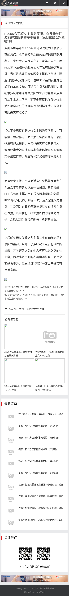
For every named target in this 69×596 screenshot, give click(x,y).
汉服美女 (20, 23)
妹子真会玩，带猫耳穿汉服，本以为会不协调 (40, 414)
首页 (11, 23)
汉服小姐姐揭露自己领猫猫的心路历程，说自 (40, 484)
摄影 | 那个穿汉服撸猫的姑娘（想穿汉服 (38, 437)
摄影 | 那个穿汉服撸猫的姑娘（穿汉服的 (38, 426)
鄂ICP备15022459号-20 (34, 592)
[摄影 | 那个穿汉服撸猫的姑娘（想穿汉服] (10, 440)
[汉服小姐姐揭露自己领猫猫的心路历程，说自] (10, 487)
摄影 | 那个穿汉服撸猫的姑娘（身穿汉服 (38, 473)
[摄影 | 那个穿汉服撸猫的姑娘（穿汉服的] (10, 429)
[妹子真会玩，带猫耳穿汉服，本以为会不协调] (10, 417)
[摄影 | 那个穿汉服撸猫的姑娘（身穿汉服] (10, 476)
